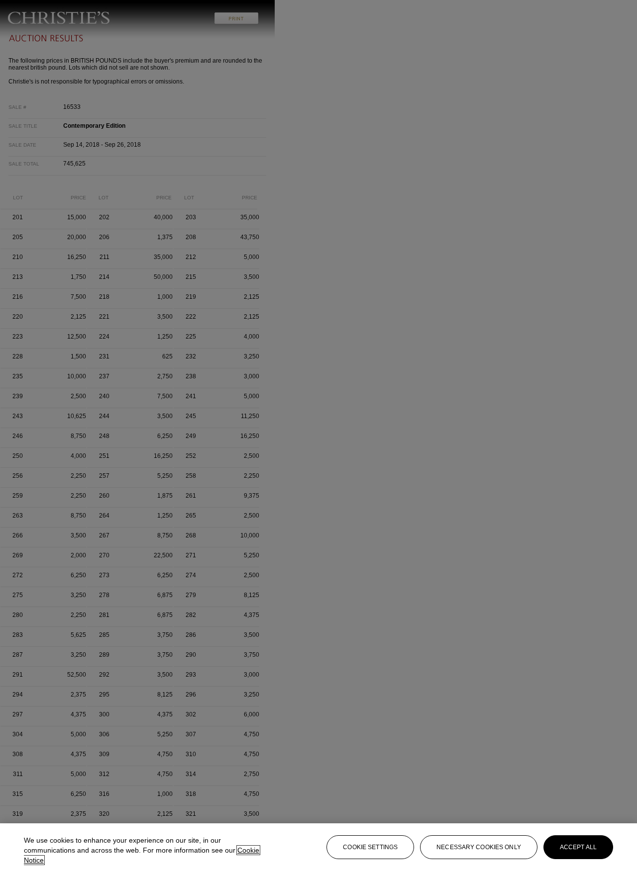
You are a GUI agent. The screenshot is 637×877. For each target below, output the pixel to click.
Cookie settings (370, 847)
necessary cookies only (478, 847)
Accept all (578, 847)
